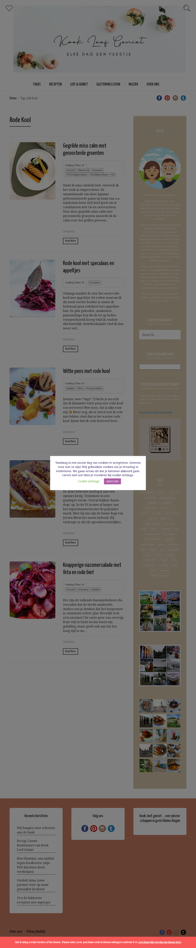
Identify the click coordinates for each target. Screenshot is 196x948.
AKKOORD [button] (112, 481)
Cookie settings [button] (88, 481)
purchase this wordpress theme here (159, 942)
